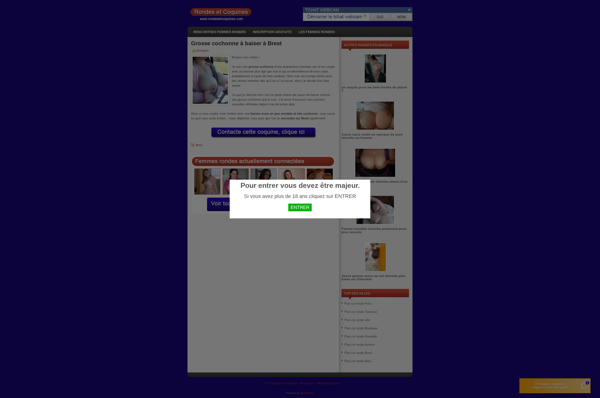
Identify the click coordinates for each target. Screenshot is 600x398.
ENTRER (300, 207)
